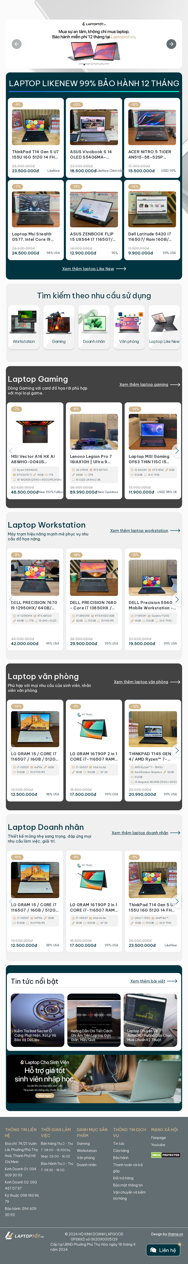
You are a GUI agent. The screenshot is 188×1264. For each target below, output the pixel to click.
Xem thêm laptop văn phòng (141, 681)
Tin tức (119, 1143)
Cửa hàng (121, 1150)
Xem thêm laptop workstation (139, 530)
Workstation (87, 1150)
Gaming (83, 1143)
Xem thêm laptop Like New (88, 268)
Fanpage (158, 1138)
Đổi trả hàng (123, 1178)
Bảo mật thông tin (128, 1185)
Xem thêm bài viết (147, 981)
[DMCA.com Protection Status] (166, 1155)
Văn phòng (86, 1158)
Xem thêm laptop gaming (143, 384)
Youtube (158, 1145)
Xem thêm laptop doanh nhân (140, 832)
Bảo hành (121, 1158)
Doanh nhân (86, 1165)
